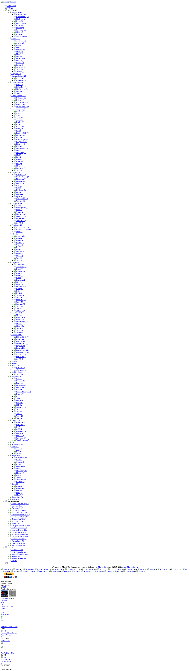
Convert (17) (20, 240)
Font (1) (19, 493)
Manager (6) (20, 251)
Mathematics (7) (21, 322)
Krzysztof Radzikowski (9, 633)
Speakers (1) (20, 197)
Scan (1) (19, 398)
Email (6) (19, 383)
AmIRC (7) (20, 78)
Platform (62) (21, 286)
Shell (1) (19, 453)
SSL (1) (19, 405)
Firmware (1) (20, 466)
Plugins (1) (20, 473)
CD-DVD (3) (21, 175)
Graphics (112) (16, 313)
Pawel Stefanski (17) (18, 543)
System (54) (15, 455)
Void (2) (19, 93)
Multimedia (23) (17, 372)
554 (4, 657)
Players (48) (20, 58)
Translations (130, 571)
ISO (186, 569)
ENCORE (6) (21, 87)
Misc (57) (15, 365)
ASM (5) (19, 118)
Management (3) (22, 148)
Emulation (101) (17, 225)
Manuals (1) (20, 214)
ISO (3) (14, 361)
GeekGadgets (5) (22, 139)
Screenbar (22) (21, 30)
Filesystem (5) (21, 387)
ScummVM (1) (21, 295)
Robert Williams (6, 659)
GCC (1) (19, 137)
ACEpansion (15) (22, 227)
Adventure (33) (21, 267)
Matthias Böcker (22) (19, 530)
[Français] (12, 2)
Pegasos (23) (20, 218)
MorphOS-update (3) (18, 370)
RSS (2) (19, 396)
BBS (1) (19, 379)
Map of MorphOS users (19, 554)
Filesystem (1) (21, 179)
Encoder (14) (20, 50)
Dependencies (72, 569)
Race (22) (19, 289)
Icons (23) (19, 21)
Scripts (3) (15, 447)
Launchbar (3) (21, 23)
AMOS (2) (20, 113)
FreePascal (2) (21, 135)
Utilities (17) (20, 34)
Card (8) (19, 273)
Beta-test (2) (20, 368)
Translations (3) (17, 497)
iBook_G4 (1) (21, 339)
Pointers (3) (20, 28)
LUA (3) (19, 146)
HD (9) (18, 188)
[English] (4, 2)
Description (5, 600)
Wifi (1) (19, 418)
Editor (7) (19, 278)
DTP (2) (19, 427)
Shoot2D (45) (21, 297)
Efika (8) (19, 210)
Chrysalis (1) (16, 74)
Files (142, 569)
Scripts (99, 571)
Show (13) (20, 436)
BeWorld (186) (16, 506)
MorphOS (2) (21, 216)
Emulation (130, 569)
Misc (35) (19, 282)
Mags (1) (14, 363)
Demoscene (58, 569)
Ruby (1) (19, 161)
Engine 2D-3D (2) (22, 133)
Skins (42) (19, 32)
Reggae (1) (20, 159)
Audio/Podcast (6, 635)
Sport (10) (19, 302)
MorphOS (102, 567)
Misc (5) (19, 150)
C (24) (18, 124)
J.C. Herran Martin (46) (19, 517)
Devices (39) (16, 172)
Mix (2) (19, 56)
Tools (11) (19, 170)
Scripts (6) (19, 65)
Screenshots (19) (17, 444)
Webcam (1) (20, 201)
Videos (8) (15, 499)
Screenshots (87, 571)
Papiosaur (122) (17, 508)
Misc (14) (19, 232)
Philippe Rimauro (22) (19, 528)
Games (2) (20, 212)
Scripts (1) (19, 374)
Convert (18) (20, 317)
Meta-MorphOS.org (18, 552)
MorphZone (15, 556)
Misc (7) (19, 324)
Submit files (11, 6)
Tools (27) (19, 330)
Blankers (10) (21, 14)
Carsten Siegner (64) (18, 510)
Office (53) (15, 420)
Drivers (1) (20, 45)
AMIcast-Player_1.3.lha (9, 627)
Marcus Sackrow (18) (19, 539)
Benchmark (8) (21, 458)
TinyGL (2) (20, 328)
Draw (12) (20, 319)
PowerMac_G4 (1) (22, 352)
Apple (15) (20, 205)
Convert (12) (20, 422)
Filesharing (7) (21, 385)
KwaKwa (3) (21, 80)
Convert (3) (20, 488)
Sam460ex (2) (21, 357)
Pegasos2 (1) (20, 348)
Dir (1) (18, 247)
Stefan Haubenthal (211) (20, 504)
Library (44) (20, 144)
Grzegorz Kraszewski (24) (20, 526)
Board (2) (19, 269)
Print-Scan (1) (21, 433)
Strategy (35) (20, 304)
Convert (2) (20, 43)
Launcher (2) (20, 280)
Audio (18, 569)
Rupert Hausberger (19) (19, 534)
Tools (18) (19, 260)
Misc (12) (19, 54)
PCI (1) (18, 192)
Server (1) (19, 403)
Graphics (163, 569)
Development (88, 569)
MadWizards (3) (21, 89)
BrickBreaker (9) (22, 271)
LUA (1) (19, 451)
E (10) (18, 131)
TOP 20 (10, 8)
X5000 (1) (20, 223)
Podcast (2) (20, 61)
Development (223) (18, 109)
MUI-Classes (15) (22, 107)
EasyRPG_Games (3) (23, 229)
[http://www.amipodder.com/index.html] (2, 647)
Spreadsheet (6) (21, 438)
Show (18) (20, 326)
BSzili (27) (15, 523)
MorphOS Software (18, 558)
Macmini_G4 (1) (22, 343)
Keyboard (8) (21, 190)
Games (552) (16, 262)
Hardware (176, 569)
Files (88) (14, 234)
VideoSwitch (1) (22, 199)
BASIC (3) (20, 122)
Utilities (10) (20, 482)
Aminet (14, 561)
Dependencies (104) (18, 96)
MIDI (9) (19, 52)
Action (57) (20, 265)
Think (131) (20, 311)
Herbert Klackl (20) (18, 532)
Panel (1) (19, 25)
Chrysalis (29, 569)
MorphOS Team (17, 550)
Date (2, 612)
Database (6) (20, 425)
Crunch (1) (20, 243)
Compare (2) (20, 486)
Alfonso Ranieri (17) (18, 545)
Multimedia (43, 571)
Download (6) (21, 381)
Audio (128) (15, 39)
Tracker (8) (20, 71)
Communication (42, 569)
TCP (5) (19, 409)
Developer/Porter (7, 606)
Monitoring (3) (21, 153)
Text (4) (19, 308)
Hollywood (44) (21, 102)
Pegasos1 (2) (20, 346)
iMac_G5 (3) (20, 341)
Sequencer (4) (21, 67)
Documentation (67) (18, 203)
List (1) (18, 249)
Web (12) (19, 416)
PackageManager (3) (23, 392)
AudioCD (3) (21, 41)
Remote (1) (20, 394)
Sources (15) (20, 168)
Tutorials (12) (21, 221)
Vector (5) (19, 333)
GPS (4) (19, 186)
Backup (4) (20, 238)
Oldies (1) (15, 442)
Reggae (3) (20, 475)
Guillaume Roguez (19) (19, 537)
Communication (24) (18, 76)
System (108, 571)
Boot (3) (19, 460)
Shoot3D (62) (21, 300)
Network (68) (16, 376)
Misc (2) (19, 469)
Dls (2, 604)
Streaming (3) (21, 407)
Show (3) (19, 256)
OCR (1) (19, 429)
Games (151, 569)
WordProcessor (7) (22, 440)
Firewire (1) (20, 181)
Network (56, 571)
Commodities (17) (22, 17)
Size (2, 602)
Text (118, 571)
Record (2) (20, 63)
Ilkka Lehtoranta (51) (19, 512)
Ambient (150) (16, 12)
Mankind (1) (20, 91)
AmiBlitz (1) (20, 111)
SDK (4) (19, 164)
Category (4, 608)
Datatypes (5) (21, 98)
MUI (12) (19, 155)
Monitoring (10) (21, 471)
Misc (15, 571)
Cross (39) (20, 126)
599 (4, 631)
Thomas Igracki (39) (18, 519)
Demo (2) (19, 275)
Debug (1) (19, 129)
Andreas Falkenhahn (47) (20, 515)
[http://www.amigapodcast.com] (2, 621)
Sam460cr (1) (21, 354)
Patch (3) (19, 284)
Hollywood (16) (21, 142)
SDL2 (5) (19, 166)
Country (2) (20, 462)
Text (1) (19, 258)
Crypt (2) (19, 245)
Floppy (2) (20, 183)
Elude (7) (19, 85)
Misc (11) (19, 495)
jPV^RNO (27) (17, 521)
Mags (7, 571)
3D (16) (19, 315)
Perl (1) (18, 157)
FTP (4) (19, 390)
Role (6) (19, 291)
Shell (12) (19, 477)
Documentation (116, 569)
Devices (102, 569)
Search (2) (19, 254)
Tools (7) (19, 69)
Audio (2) (19, 120)
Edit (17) (19, 490)
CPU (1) (19, 464)
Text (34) (14, 484)
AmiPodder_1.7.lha (8, 653)
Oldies (76, 571)
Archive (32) (20, 236)
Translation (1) (21, 479)
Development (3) (22, 207)
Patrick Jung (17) (17, 541)
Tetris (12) (19, 306)
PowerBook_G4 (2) (23, 350)
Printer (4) (19, 194)
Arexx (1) (19, 449)
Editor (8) (19, 47)
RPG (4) (19, 293)
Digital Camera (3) (22, 177)
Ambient (6, 569)
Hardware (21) (16, 335)
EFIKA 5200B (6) (22, 337)
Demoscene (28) (17, 82)
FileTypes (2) (21, 19)
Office (66, 571)
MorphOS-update (28, 571)
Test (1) (19, 411)
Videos (141, 571)
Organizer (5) (21, 431)
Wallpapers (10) (21, 36)
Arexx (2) (19, 115)
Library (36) (20, 104)
